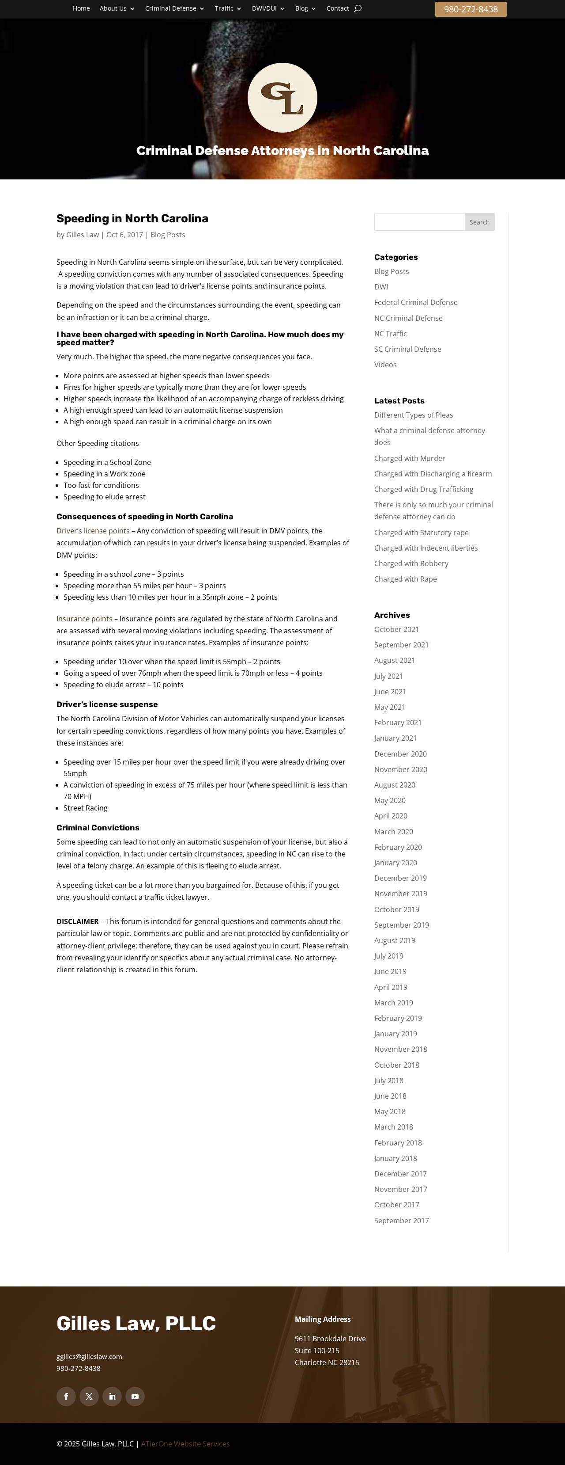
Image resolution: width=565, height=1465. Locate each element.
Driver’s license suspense (107, 704)
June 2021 (390, 691)
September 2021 (401, 645)
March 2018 (393, 1127)
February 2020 (398, 847)
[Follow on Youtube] (135, 1396)
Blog (301, 8)
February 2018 (398, 1143)
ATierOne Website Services (185, 1444)
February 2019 (398, 1018)
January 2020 (395, 863)
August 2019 (394, 940)
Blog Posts (168, 235)
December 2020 (400, 754)
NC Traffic (390, 334)
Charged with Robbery (411, 563)
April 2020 (390, 816)
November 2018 (400, 1049)
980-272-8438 (471, 9)
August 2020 (394, 785)
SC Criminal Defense (407, 349)
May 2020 (390, 800)
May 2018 (390, 1111)
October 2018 (396, 1065)
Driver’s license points (94, 531)
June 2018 (390, 1096)
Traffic (224, 8)
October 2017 (396, 1205)
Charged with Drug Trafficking (424, 489)
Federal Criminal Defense (416, 302)
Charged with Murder (409, 458)
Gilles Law (82, 235)
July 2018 (388, 1080)
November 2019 (400, 893)
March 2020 (393, 832)
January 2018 (395, 1158)
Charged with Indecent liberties (426, 548)
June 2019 (390, 971)
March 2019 (393, 1003)
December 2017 (400, 1174)
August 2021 (394, 660)
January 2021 (395, 738)
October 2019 (396, 909)
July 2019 (388, 956)
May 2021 (390, 707)
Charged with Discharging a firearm (433, 474)
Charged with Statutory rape (421, 532)
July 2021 (388, 676)
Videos (385, 364)
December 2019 (400, 878)
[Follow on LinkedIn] (112, 1396)
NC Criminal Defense (408, 318)
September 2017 (401, 1220)
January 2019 (395, 1034)
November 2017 (400, 1189)
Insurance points (84, 619)
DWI (381, 287)
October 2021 (396, 629)
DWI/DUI (264, 8)
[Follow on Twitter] (89, 1396)
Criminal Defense (170, 8)
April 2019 (390, 987)
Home (81, 8)
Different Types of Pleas (413, 415)
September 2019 (401, 925)
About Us (113, 8)
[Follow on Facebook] (66, 1396)
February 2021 (398, 722)
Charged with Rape (405, 579)
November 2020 (400, 769)
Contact (338, 8)
